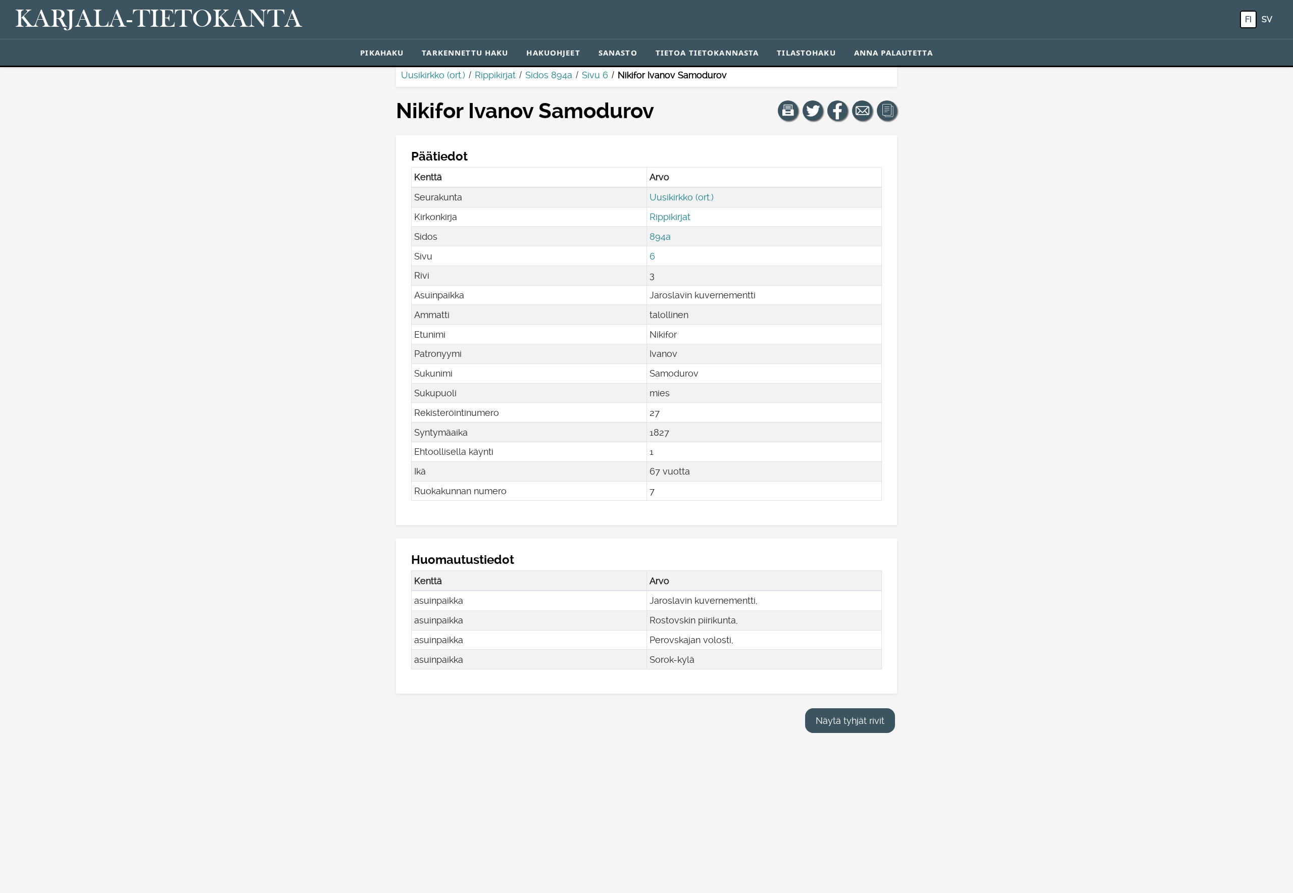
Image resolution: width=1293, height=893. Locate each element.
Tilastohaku (806, 52)
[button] (788, 110)
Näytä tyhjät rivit (850, 720)
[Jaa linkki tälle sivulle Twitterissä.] (813, 110)
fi (1248, 19)
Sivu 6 (595, 75)
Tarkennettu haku (465, 52)
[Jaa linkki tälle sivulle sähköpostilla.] (862, 110)
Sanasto (618, 52)
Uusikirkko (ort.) (433, 75)
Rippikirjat (495, 75)
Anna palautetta (893, 52)
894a (660, 236)
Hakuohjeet (553, 52)
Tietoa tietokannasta (707, 52)
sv (1267, 19)
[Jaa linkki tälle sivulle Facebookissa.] (837, 110)
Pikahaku (382, 52)
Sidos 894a (548, 75)
